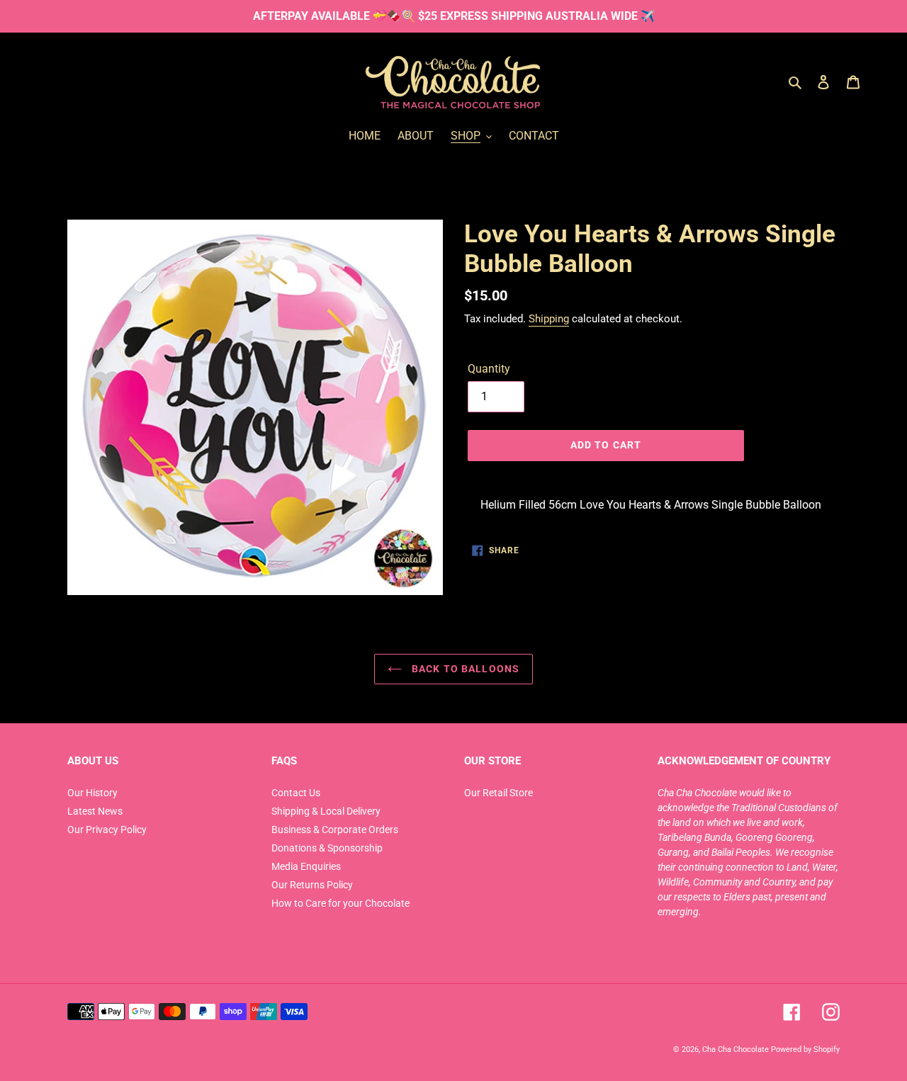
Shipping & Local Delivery (326, 811)
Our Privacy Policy (107, 829)
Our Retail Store (498, 792)
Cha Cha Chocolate (735, 1049)
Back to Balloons (464, 668)
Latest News (95, 811)
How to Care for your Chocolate (340, 903)
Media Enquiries (306, 866)
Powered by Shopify (805, 1049)
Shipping (549, 318)
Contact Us (295, 792)
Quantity (489, 368)
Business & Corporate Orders (334, 829)
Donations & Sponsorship (327, 848)
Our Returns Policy (312, 884)
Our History (92, 792)
